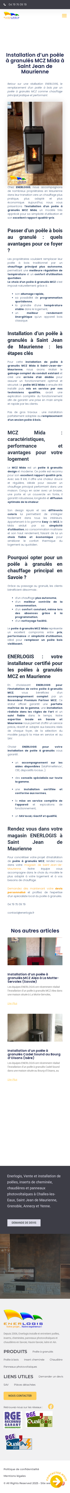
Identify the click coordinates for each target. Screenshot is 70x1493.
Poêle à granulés (42, 1351)
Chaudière (56, 1359)
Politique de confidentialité (21, 1469)
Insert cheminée (34, 1359)
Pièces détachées (25, 1384)
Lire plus (12, 1003)
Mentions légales (15, 1476)
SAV (6, 1384)
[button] (64, 15)
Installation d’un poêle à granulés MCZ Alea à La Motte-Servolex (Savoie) (33, 978)
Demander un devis (51, 1376)
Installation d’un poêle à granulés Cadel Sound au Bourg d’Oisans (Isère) (34, 1054)
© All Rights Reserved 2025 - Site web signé (32, 1483)
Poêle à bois (11, 1359)
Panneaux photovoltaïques (20, 1366)
